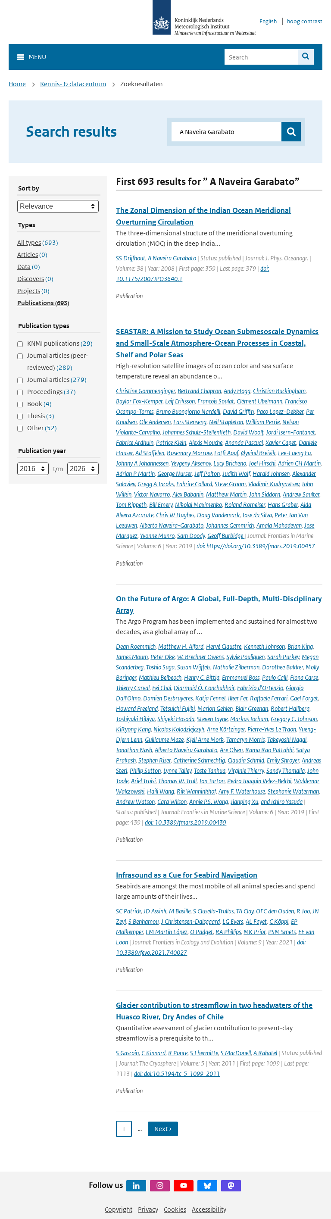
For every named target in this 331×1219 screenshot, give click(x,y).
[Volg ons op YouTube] (183, 1185)
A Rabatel (265, 1053)
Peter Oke (162, 657)
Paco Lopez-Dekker (279, 411)
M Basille (179, 911)
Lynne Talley (177, 770)
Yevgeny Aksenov (191, 463)
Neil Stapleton (226, 422)
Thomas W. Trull (177, 781)
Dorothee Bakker (282, 667)
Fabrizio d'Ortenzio (260, 688)
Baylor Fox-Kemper (139, 401)
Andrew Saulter (301, 494)
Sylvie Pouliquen (245, 657)
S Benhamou (143, 921)
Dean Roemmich (136, 646)
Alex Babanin (187, 494)
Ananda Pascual (244, 442)
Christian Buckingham (279, 391)
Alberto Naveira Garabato (186, 750)
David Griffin (238, 411)
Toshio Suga (160, 667)
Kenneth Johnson (264, 646)
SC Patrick (128, 911)
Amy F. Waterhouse (242, 791)
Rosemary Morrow (189, 453)
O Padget (201, 932)
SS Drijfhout (130, 258)
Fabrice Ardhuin (134, 442)
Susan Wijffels (193, 667)
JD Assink (155, 911)
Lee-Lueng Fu (294, 453)
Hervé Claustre (223, 646)
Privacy (148, 1209)
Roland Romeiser (245, 504)
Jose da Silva (257, 515)
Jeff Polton (207, 473)
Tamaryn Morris (245, 739)
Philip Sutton (145, 770)
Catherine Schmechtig (199, 760)
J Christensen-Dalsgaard (190, 921)
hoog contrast (304, 21)
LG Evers (232, 921)
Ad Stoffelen (149, 453)
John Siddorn (264, 494)
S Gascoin (127, 1053)
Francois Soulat (215, 401)
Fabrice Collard (194, 484)
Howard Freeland (137, 708)
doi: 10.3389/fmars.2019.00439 (185, 822)
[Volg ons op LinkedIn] (136, 1185)
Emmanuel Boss (240, 677)
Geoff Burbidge (225, 535)
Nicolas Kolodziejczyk (178, 729)
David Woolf (248, 432)
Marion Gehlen (215, 708)
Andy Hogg (237, 391)
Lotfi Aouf (226, 453)
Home (17, 84)
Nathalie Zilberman (236, 667)
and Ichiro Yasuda (282, 801)
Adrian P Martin (135, 473)
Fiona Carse (304, 677)
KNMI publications (60, 343)
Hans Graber (283, 504)
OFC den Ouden (275, 911)
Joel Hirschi (262, 463)
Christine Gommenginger (145, 391)
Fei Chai (161, 688)
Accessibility (209, 1209)
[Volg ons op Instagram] (160, 1185)
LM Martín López (166, 932)
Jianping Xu (244, 801)
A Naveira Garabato (172, 258)
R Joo (303, 911)
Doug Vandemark (218, 515)
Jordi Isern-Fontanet (290, 432)
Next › (163, 1129)
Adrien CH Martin (299, 463)
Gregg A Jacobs (155, 484)
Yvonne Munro (157, 535)
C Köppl (278, 921)
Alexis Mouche (205, 442)
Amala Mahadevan (279, 525)
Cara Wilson (172, 801)
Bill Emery (160, 504)
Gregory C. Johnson (294, 719)
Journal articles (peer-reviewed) (57, 361)
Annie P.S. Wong (208, 801)
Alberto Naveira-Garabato (171, 525)
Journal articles (57, 379)
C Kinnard (153, 1053)
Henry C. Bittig (201, 677)
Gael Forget (304, 698)
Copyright (118, 1209)
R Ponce (177, 1053)
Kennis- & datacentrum (73, 84)
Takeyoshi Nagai (286, 739)
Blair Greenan (251, 708)
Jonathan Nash (134, 750)
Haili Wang (160, 791)
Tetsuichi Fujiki (177, 708)
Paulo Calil (274, 677)
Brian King (300, 646)
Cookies (175, 1209)
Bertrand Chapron (199, 391)
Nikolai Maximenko (198, 504)
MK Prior (254, 932)
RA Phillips (228, 932)
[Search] (306, 57)
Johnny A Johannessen (142, 463)
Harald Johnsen (271, 473)
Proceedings (51, 392)
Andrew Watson (135, 801)
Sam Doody (191, 535)
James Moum (132, 657)
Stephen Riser (154, 760)
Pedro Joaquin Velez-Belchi (259, 781)
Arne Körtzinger (226, 729)
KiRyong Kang (133, 729)
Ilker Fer (237, 698)
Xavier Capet (280, 442)
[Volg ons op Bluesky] (207, 1185)
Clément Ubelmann (259, 401)
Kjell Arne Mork (205, 739)
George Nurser (174, 473)
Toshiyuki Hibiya (135, 719)
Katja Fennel (210, 698)
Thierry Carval (133, 688)
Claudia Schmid (246, 760)
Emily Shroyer (283, 760)
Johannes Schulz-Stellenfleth (196, 432)
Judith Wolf (236, 473)
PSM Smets (282, 932)
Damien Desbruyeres (168, 698)
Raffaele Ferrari (268, 698)
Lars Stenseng (189, 422)
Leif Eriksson (180, 401)
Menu (37, 57)
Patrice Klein (171, 442)
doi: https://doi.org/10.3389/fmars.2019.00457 (256, 546)
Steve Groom (230, 484)
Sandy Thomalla (285, 770)
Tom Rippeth (131, 504)
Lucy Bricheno (229, 463)
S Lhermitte (204, 1053)
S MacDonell (236, 1053)
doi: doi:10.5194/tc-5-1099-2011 (177, 1073)
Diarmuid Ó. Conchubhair (204, 688)
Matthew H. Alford (180, 646)
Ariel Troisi (143, 781)
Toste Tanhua (209, 770)
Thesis (40, 416)
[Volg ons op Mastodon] (231, 1185)
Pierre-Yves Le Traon (271, 729)
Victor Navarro (152, 494)
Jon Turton (212, 781)
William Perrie (263, 422)
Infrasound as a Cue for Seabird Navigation (186, 875)
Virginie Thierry (246, 770)
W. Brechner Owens (200, 657)
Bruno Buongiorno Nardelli (188, 411)
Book (39, 404)
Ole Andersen (155, 422)
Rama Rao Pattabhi (269, 750)
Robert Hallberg (290, 708)
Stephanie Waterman (293, 791)
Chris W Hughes (175, 515)
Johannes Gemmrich (230, 525)
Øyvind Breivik (258, 453)
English (268, 21)
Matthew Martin (226, 494)
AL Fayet (256, 921)
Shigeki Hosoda (175, 719)
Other (42, 428)
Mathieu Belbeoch (160, 677)
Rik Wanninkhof (196, 791)
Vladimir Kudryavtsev (273, 484)
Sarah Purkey (283, 657)
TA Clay (244, 911)
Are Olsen (231, 750)
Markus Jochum (249, 719)
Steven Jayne (212, 719)
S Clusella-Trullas (213, 911)
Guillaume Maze (164, 739)
